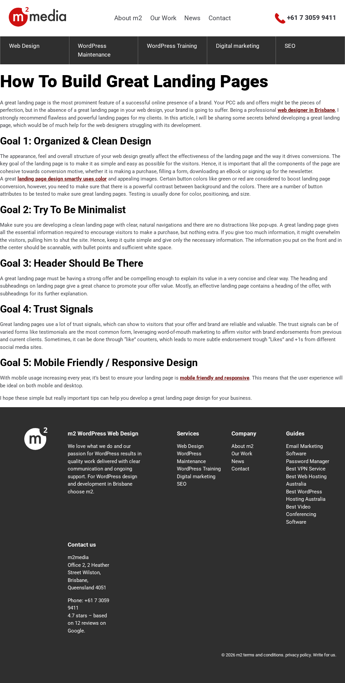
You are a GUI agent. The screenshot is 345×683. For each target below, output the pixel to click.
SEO (290, 45)
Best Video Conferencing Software (301, 514)
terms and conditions (263, 654)
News (192, 18)
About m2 (128, 18)
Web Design (24, 45)
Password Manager (307, 461)
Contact (220, 18)
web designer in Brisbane (306, 110)
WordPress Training (172, 45)
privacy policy (298, 654)
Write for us (324, 654)
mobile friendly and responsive (214, 378)
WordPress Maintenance (94, 50)
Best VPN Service (305, 469)
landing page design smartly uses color (62, 179)
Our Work (163, 18)
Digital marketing (237, 45)
